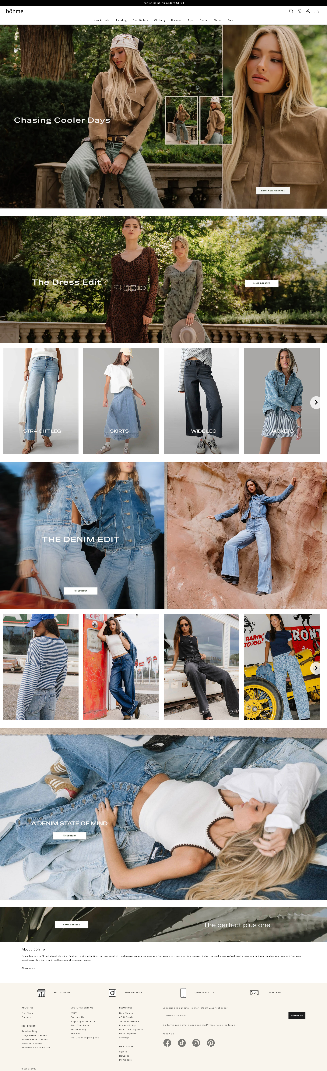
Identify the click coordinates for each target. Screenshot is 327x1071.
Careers (26, 1017)
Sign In (123, 1051)
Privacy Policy (127, 1025)
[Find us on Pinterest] (210, 1046)
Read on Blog (29, 1031)
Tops (191, 20)
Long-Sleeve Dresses (34, 1035)
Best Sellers (140, 20)
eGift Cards (126, 1017)
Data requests (128, 1033)
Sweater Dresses (32, 1043)
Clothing (159, 20)
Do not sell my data (131, 1029)
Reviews (75, 1033)
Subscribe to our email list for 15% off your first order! (195, 1007)
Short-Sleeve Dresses (35, 1039)
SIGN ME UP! (297, 1015)
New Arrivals (102, 20)
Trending (121, 20)
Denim (204, 20)
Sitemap (124, 1037)
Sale (230, 20)
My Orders (125, 1059)
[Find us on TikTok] (181, 1046)
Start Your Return (81, 1025)
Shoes (218, 20)
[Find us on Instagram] (196, 1046)
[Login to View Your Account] (307, 11)
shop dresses (163, 333)
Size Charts (126, 1013)
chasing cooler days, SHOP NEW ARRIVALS (163, 206)
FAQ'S (74, 1013)
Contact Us (77, 1017)
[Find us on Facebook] (167, 1046)
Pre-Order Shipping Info (85, 1037)
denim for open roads (163, 897)
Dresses (176, 20)
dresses (163, 932)
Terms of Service (129, 1021)
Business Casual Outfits (36, 1047)
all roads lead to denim (163, 599)
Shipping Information (83, 1021)
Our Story (27, 1013)
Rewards (124, 1055)
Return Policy (79, 1029)
